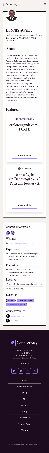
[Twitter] (21, 371)
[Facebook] (28, 371)
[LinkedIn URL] (8, 233)
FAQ (24, 411)
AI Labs (24, 405)
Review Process (24, 386)
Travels (11, 300)
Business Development (16, 305)
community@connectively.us (24, 358)
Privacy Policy (24, 424)
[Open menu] (44, 4)
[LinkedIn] (14, 371)
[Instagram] (35, 371)
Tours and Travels (25, 300)
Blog (24, 393)
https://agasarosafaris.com (21, 243)
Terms (24, 430)
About (24, 380)
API (24, 399)
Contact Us (24, 417)
